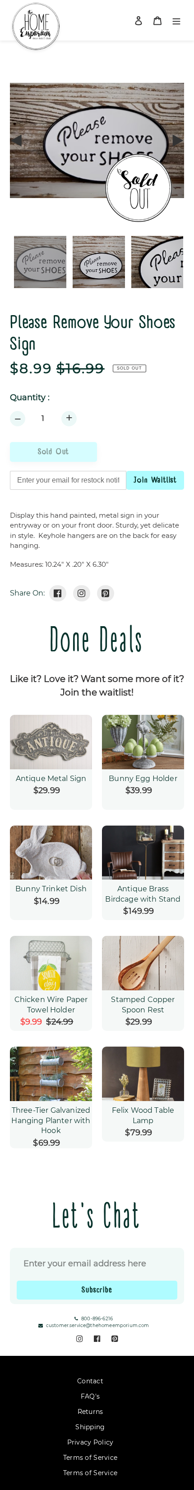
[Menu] (176, 20)
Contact (90, 1381)
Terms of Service (90, 1458)
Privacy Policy (90, 1442)
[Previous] (17, 140)
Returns (90, 1412)
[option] (97, 262)
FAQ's (90, 1396)
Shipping (90, 1427)
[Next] (177, 140)
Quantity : (30, 397)
